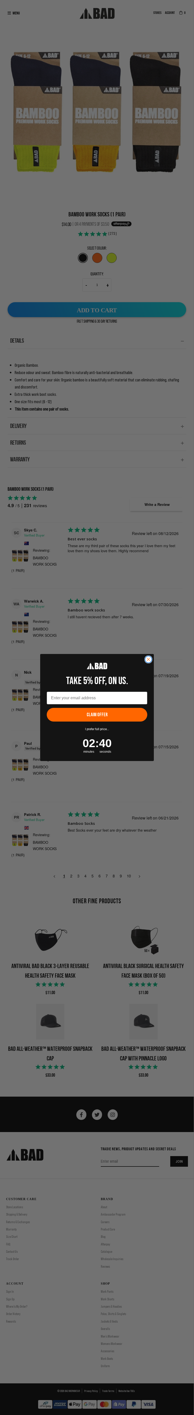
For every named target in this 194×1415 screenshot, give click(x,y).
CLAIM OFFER (97, 715)
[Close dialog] (148, 659)
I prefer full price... (97, 729)
